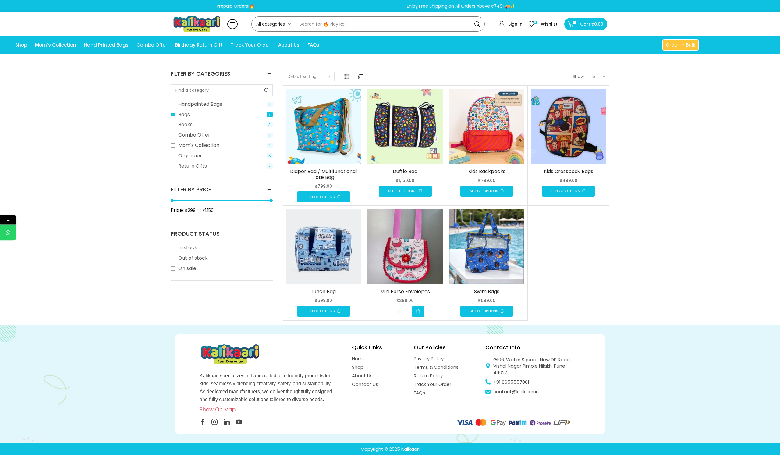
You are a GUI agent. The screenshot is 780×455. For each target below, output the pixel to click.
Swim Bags (486, 291)
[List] (360, 76)
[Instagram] (214, 422)
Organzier (224, 155)
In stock (187, 247)
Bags (224, 114)
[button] (232, 24)
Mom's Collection (224, 145)
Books (224, 124)
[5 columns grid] (346, 76)
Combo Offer (224, 135)
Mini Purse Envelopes (405, 291)
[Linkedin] (227, 422)
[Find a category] (266, 90)
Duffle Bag (405, 171)
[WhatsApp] (8, 232)
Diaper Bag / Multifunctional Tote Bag (323, 174)
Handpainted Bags (224, 104)
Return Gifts (224, 166)
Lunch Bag (323, 291)
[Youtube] (239, 422)
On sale (187, 268)
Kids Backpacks (486, 171)
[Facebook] (202, 422)
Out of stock (193, 258)
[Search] (477, 24)
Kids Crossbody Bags (568, 171)
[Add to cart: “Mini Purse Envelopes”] (418, 311)
